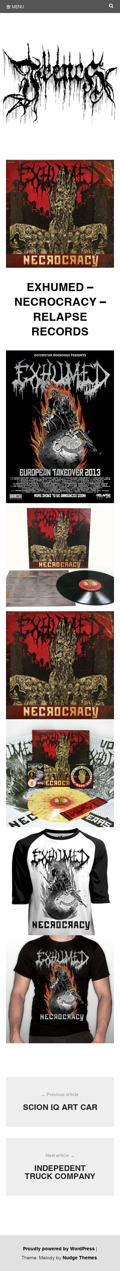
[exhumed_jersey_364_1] (60, 881)
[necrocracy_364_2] (60, 665)
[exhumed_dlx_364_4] (60, 773)
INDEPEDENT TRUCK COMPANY (60, 1167)
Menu (18, 6)
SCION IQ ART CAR (60, 1102)
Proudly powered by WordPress (59, 1248)
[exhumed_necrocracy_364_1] (60, 989)
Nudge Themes (80, 1257)
